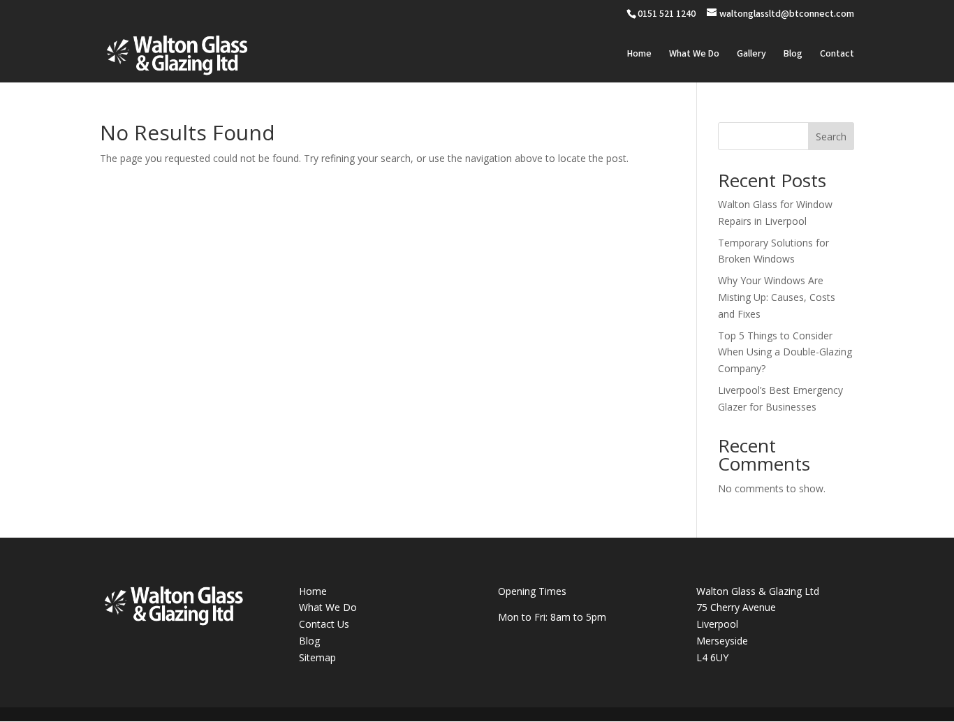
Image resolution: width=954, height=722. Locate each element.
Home (639, 55)
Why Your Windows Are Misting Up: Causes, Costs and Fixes (776, 297)
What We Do (694, 55)
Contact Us (324, 624)
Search (831, 136)
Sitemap (317, 657)
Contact (837, 55)
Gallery (751, 55)
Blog (793, 55)
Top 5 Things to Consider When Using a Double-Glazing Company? (785, 352)
